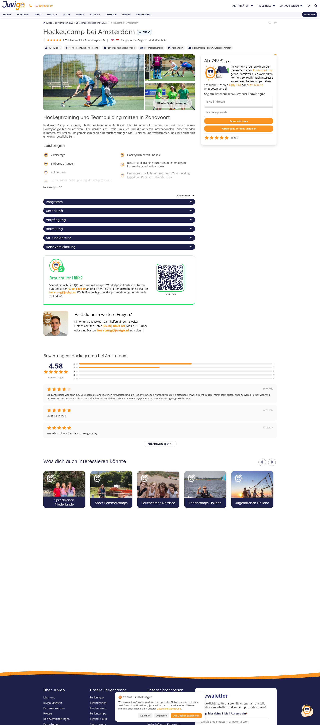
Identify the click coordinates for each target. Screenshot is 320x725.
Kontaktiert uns (262, 70)
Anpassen (161, 715)
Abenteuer (22, 14)
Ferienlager (97, 697)
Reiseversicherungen (56, 719)
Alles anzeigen (183, 195)
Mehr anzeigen (50, 187)
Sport (38, 14)
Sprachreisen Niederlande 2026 (91, 22)
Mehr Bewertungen (158, 443)
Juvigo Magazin (52, 703)
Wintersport (144, 14)
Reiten (66, 14)
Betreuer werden (54, 708)
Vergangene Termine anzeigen (238, 128)
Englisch (52, 14)
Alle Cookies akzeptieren (186, 715)
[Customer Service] (307, 710)
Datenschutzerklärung (169, 708)
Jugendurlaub (98, 719)
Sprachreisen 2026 (64, 22)
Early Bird (235, 85)
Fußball (95, 14)
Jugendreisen (98, 703)
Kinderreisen (98, 708)
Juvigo (49, 22)
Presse (47, 713)
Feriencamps (98, 713)
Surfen (80, 14)
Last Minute (255, 85)
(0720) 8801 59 (43, 5)
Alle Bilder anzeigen (174, 103)
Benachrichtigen (239, 121)
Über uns (49, 697)
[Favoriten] (308, 5)
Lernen (126, 14)
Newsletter (309, 14)
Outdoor (111, 14)
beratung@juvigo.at (62, 292)
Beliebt (7, 14)
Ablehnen (145, 715)
